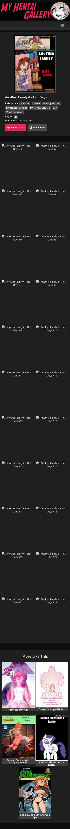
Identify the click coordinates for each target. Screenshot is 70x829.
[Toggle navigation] (63, 25)
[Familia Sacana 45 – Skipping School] (18, 736)
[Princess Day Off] (18, 685)
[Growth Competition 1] (51, 684)
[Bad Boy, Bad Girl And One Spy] (35, 790)
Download (38, 127)
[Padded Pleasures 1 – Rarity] (51, 738)
